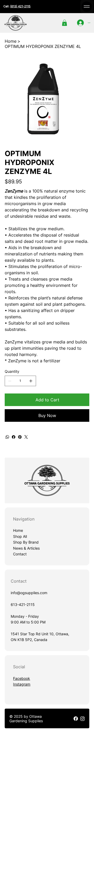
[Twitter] (26, 437)
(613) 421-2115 (20, 6)
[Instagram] (82, 718)
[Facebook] (13, 437)
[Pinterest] (19, 437)
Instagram (21, 684)
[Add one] (31, 381)
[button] (64, 23)
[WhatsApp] (7, 437)
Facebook (21, 678)
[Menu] (86, 6)
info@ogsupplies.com (29, 592)
